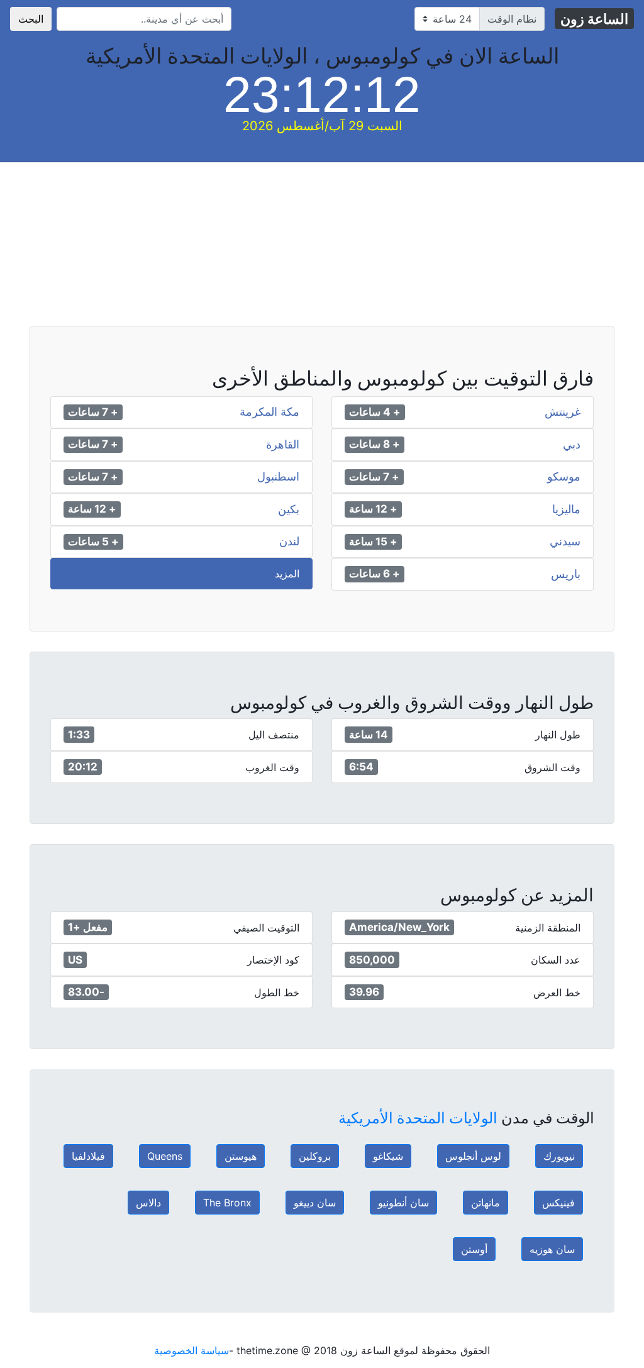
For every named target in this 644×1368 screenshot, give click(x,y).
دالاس (148, 1202)
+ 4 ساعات (375, 412)
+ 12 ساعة (373, 509)
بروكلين (315, 1156)
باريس (565, 574)
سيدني (565, 541)
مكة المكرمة (269, 412)
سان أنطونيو (403, 1202)
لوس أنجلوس (473, 1156)
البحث (30, 19)
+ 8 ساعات (374, 444)
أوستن (474, 1249)
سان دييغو (315, 1202)
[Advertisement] (322, 250)
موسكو (563, 476)
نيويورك (559, 1156)
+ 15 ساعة (373, 541)
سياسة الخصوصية (191, 1350)
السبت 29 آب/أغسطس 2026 (322, 125)
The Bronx (227, 1202)
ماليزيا (566, 509)
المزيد (287, 573)
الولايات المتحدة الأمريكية (417, 1118)
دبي (571, 444)
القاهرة (282, 444)
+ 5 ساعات (93, 541)
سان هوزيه (552, 1249)
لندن (289, 541)
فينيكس (558, 1202)
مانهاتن (485, 1202)
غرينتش (562, 412)
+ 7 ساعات (93, 412)
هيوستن (241, 1156)
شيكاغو (388, 1156)
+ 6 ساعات (374, 573)
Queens (164, 1156)
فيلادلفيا (88, 1156)
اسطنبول (278, 476)
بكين (288, 509)
